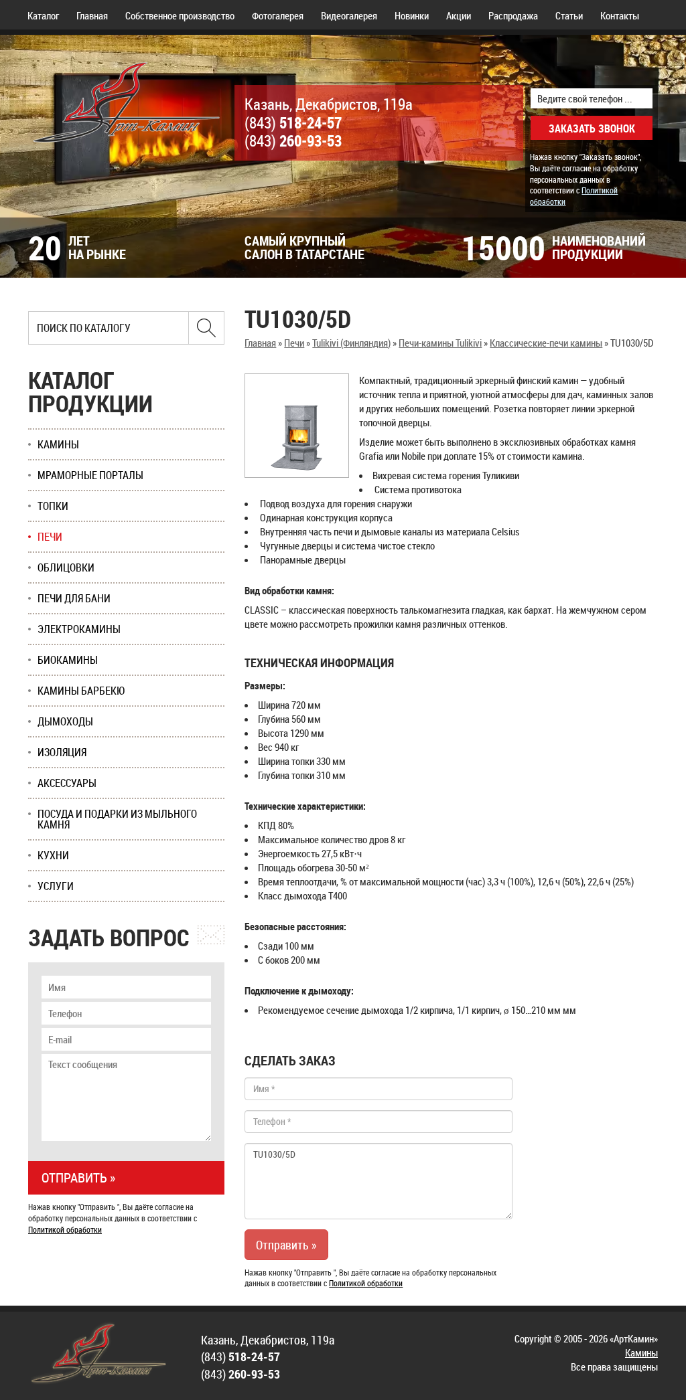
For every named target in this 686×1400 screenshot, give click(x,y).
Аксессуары (67, 783)
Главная (92, 15)
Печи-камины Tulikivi (440, 342)
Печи (294, 342)
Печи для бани (74, 598)
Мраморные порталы (90, 475)
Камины (58, 444)
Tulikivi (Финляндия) (351, 342)
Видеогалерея (349, 15)
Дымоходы (65, 721)
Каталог (43, 15)
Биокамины (68, 659)
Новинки (412, 15)
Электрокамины (79, 629)
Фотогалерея (277, 15)
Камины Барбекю (81, 690)
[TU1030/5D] (297, 425)
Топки (53, 506)
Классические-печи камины (546, 342)
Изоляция (62, 752)
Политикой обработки (366, 1283)
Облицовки (66, 567)
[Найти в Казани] (206, 328)
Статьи (569, 15)
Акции (458, 15)
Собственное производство (179, 15)
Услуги (56, 886)
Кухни (53, 855)
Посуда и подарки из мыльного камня (117, 819)
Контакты (619, 15)
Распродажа (513, 15)
